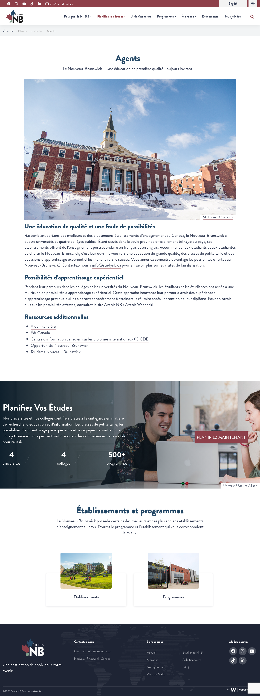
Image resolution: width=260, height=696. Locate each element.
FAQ (186, 667)
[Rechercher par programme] (173, 571)
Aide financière (141, 16)
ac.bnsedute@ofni (99, 651)
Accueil (8, 30)
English (233, 3)
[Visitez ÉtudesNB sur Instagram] (16, 4)
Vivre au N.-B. (156, 674)
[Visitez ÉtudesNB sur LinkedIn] (39, 4)
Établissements (86, 597)
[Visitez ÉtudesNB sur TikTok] (32, 4)
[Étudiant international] (253, 3)
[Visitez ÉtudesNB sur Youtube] (24, 4)
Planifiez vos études (110, 16)
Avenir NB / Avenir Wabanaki (128, 304)
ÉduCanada (40, 333)
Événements (210, 16)
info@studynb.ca (106, 265)
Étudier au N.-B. (193, 652)
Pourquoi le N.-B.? (76, 16)
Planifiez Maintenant (221, 437)
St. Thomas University (218, 217)
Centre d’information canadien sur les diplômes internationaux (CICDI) (90, 339)
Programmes (165, 16)
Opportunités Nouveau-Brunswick (60, 345)
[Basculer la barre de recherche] (252, 16)
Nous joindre (232, 16)
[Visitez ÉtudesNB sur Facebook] (8, 4)
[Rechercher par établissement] (86, 571)
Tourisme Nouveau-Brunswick (56, 352)
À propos (188, 16)
